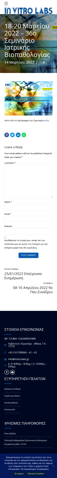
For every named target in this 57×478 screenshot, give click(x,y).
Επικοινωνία (9, 409)
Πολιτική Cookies (36, 473)
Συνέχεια (19, 473)
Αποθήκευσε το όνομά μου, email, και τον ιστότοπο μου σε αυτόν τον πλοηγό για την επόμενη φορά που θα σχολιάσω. (26, 244)
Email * (7, 214)
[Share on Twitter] (12, 135)
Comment (10, 163)
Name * (8, 202)
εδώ (47, 120)
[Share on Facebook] (6, 135)
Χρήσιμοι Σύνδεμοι (12, 389)
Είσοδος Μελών (11, 402)
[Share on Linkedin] (18, 135)
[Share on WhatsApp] (23, 135)
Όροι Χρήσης (10, 433)
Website (8, 226)
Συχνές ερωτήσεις (12, 396)
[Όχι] (53, 465)
